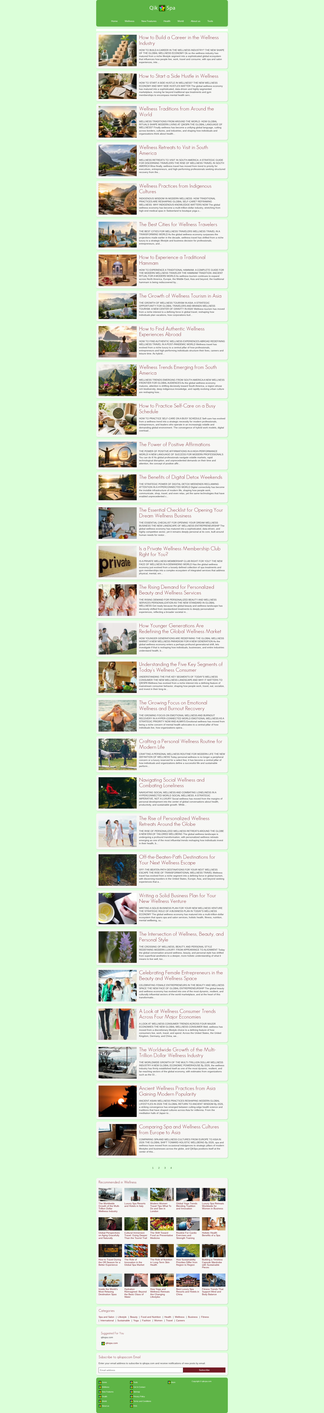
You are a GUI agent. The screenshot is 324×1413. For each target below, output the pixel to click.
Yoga (136, 1320)
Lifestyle (122, 1317)
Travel (169, 1320)
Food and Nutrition (151, 1317)
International (107, 1320)
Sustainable (123, 1320)
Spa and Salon (106, 1317)
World (181, 21)
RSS (135, 1406)
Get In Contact (139, 1387)
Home (114, 21)
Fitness (205, 1317)
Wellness (129, 21)
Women (158, 1320)
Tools (210, 21)
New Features (148, 21)
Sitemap (136, 1392)
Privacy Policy (139, 1396)
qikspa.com (112, 1343)
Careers (180, 1320)
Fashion (146, 1320)
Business (193, 1317)
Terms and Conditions (142, 1401)
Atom (173, 1382)
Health (167, 21)
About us (195, 21)
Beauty (134, 1317)
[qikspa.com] (162, 8)
